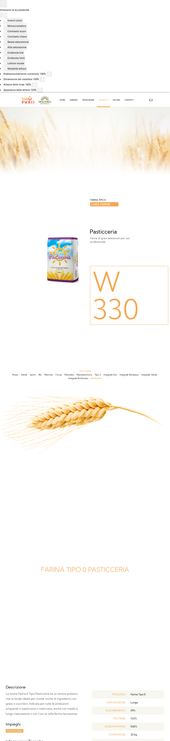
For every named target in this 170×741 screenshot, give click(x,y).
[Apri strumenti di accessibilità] (3, 4)
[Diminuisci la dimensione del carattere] (41, 79)
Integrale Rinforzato (78, 378)
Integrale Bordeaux (129, 374)
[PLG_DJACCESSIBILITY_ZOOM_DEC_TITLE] (47, 74)
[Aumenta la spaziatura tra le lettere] (41, 90)
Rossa (15, 374)
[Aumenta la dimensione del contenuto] (50, 74)
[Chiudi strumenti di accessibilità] (5, 15)
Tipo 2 (98, 374)
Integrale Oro (110, 374)
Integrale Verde (149, 374)
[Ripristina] (1, 15)
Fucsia (59, 374)
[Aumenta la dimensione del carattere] (44, 79)
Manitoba (69, 374)
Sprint (33, 374)
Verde (24, 374)
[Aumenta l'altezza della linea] (36, 85)
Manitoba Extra (84, 374)
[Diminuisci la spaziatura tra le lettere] (38, 90)
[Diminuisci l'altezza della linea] (33, 85)
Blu (40, 374)
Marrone (48, 374)
